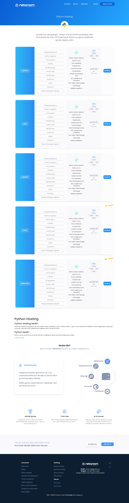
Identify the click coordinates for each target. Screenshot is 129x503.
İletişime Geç (92, 444)
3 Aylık (94, 53)
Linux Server (57, 486)
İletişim (23, 469)
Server (75, 4)
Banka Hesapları (26, 473)
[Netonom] (25, 4)
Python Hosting (58, 473)
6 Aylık (91, 56)
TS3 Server (57, 483)
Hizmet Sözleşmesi (27, 479)
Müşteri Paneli (107, 4)
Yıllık (97, 56)
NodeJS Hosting (59, 466)
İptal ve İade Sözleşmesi (29, 485)
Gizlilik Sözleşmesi (27, 482)
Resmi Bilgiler (25, 492)
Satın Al (107, 71)
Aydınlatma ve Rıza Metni (29, 489)
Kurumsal (84, 4)
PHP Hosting (57, 476)
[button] (19, 338)
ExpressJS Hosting (59, 469)
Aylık (93, 50)
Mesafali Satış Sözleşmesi (29, 476)
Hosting (67, 4)
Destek (95, 4)
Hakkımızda (25, 466)
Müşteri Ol (107, 444)
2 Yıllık (93, 58)
